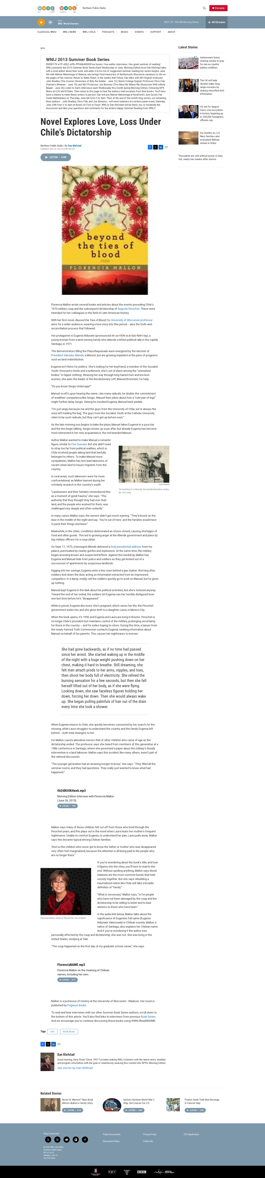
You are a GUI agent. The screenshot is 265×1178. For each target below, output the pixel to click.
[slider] (55, 22)
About (171, 32)
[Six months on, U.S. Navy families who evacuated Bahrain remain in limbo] (188, 138)
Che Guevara (79, 444)
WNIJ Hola (89, 32)
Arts (42, 48)
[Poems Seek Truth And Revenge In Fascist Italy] (173, 1104)
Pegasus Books (76, 1005)
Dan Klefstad (74, 145)
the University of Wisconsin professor (129, 320)
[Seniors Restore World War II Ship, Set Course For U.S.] (112, 1104)
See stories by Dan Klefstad (75, 1068)
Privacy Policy (150, 1134)
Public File (148, 1141)
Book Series (148, 1016)
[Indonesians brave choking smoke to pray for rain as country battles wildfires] (188, 62)
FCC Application (191, 1134)
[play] (41, 22)
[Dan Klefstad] (47, 1062)
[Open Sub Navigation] (59, 32)
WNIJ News (69, 32)
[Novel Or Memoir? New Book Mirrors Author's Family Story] (50, 1104)
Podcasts (108, 32)
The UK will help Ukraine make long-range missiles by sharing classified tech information (212, 87)
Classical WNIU (46, 32)
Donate (220, 8)
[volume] (50, 22)
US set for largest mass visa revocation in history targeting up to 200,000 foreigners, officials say (212, 113)
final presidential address (126, 546)
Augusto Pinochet (128, 308)
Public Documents (112, 1134)
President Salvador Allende (67, 355)
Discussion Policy (111, 1141)
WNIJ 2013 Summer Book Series (77, 59)
